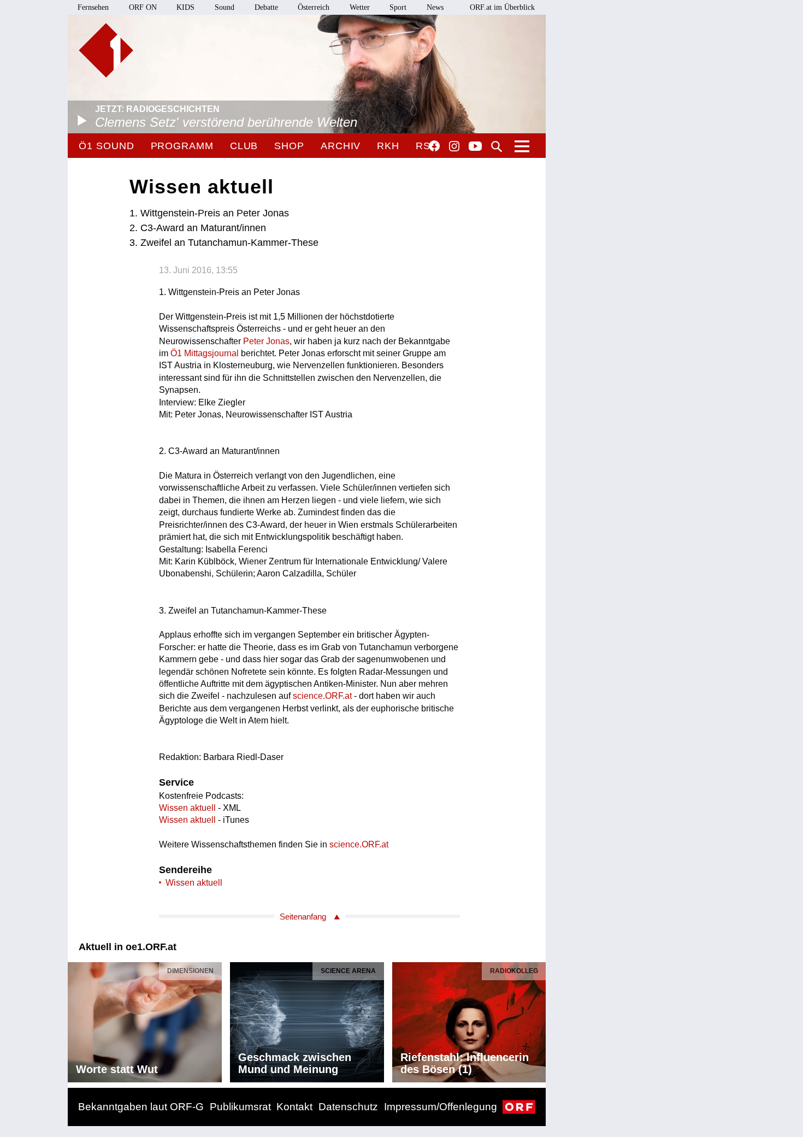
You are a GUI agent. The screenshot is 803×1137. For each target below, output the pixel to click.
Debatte (266, 7)
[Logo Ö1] (106, 50)
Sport (397, 7)
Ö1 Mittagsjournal (204, 353)
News (435, 7)
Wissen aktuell (187, 807)
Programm (182, 145)
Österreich (313, 7)
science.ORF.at (322, 695)
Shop (289, 145)
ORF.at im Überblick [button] (502, 7)
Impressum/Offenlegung (440, 1106)
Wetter (360, 7)
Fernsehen (93, 7)
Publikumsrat (240, 1106)
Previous (76, 1019)
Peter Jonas (266, 341)
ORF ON (143, 7)
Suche (496, 146)
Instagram (454, 146)
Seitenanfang (303, 916)
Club (244, 145)
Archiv (341, 145)
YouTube (475, 147)
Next (537, 1019)
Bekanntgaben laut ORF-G (141, 1106)
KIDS (185, 7)
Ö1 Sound (106, 145)
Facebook (434, 145)
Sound (224, 7)
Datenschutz (348, 1106)
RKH (388, 145)
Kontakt (294, 1106)
